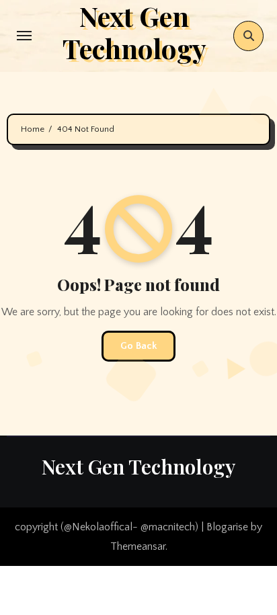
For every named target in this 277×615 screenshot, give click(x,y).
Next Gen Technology (138, 466)
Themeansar (137, 546)
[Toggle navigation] (24, 36)
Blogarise (227, 527)
